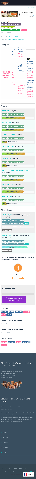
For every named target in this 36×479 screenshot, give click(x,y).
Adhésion (5, 442)
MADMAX (4, 311)
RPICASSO (11, 342)
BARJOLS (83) (6, 235)
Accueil (5, 432)
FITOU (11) (5, 111)
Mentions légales (24, 472)
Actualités (5, 437)
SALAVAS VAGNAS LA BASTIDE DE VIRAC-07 (17, 170)
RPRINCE (26, 342)
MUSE (26, 311)
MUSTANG (19, 311)
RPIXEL (19, 342)
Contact (5, 453)
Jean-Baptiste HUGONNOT (16, 39)
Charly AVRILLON (14, 37)
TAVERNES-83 (7, 196)
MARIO (9, 314)
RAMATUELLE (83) (8, 146)
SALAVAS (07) (6, 123)
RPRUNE (3, 345)
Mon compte (31, 7)
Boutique (5, 447)
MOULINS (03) (7, 215)
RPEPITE (4, 342)
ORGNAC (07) (6, 158)
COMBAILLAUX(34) (8, 135)
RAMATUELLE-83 (8, 184)
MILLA (3, 314)
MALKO (11, 311)
